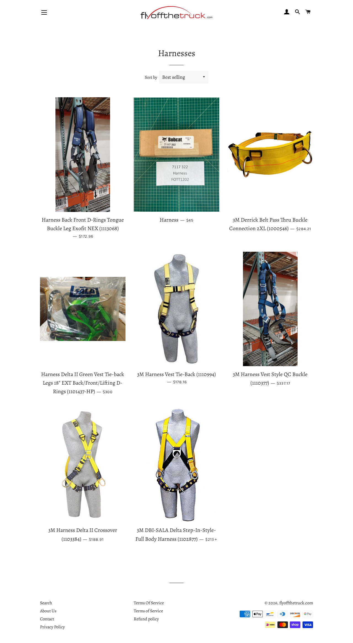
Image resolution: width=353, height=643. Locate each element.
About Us (48, 611)
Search (46, 603)
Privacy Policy (52, 627)
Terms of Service (148, 611)
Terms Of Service (149, 603)
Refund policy (146, 619)
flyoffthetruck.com (296, 603)
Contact (47, 619)
